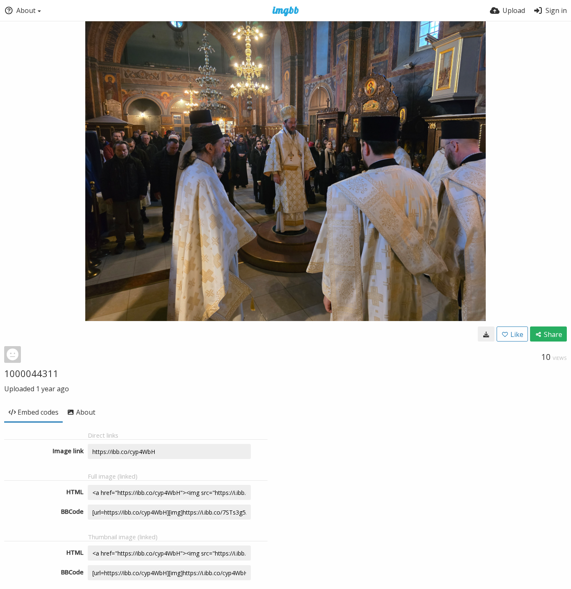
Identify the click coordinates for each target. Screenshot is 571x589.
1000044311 (31, 373)
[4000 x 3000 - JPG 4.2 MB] (486, 334)
